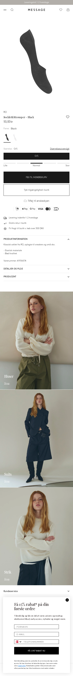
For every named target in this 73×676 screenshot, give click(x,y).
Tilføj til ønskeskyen (38, 201)
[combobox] (18, 642)
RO (5, 112)
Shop (7, 383)
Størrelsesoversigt (59, 149)
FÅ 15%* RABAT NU (36, 650)
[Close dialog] (67, 600)
